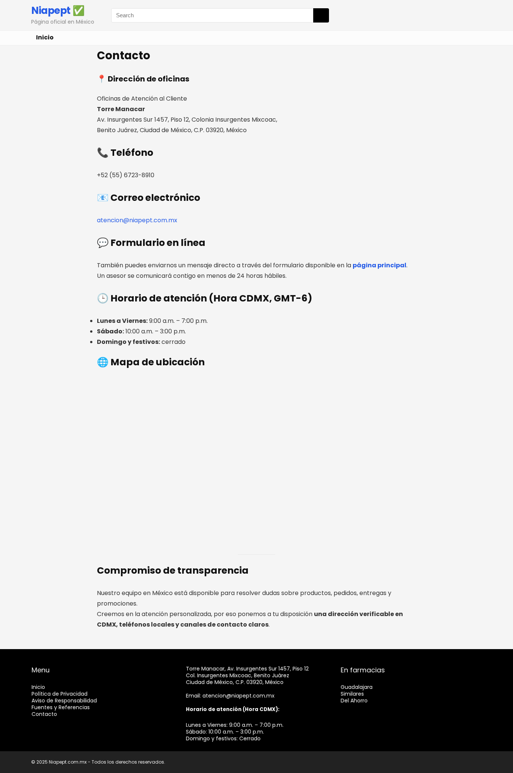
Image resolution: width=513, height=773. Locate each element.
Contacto (44, 714)
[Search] (321, 15)
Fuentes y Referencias (61, 707)
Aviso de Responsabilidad (64, 700)
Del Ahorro (354, 700)
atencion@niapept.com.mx (238, 695)
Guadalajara (357, 687)
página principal (379, 265)
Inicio (45, 37)
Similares (352, 694)
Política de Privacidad (60, 694)
